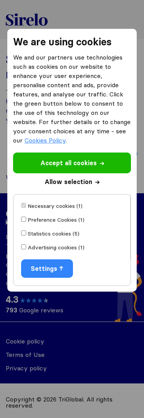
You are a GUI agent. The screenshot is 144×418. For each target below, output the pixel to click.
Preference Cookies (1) (56, 219)
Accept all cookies (68, 163)
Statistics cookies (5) (53, 233)
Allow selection (68, 182)
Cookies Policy (45, 140)
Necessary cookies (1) (55, 205)
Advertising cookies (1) (56, 247)
